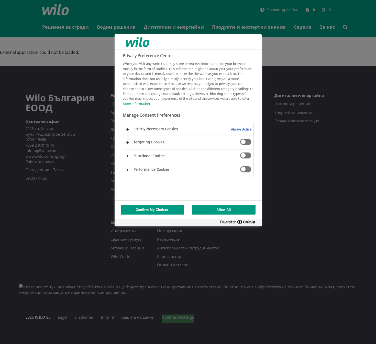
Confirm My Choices (152, 209)
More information (136, 103)
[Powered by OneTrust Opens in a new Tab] (239, 223)
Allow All (224, 209)
